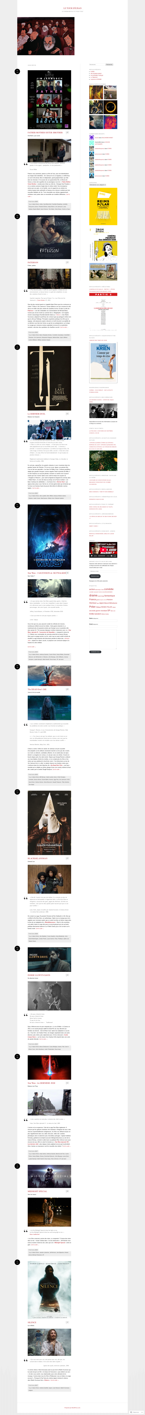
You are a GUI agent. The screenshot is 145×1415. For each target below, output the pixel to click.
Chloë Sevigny (61, 777)
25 (67, 262)
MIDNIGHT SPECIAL (37, 1191)
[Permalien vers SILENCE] (49, 1290)
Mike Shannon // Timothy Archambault (101, 491)
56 (67, 573)
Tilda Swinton (65, 782)
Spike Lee (66, 938)
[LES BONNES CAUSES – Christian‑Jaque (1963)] (103, 417)
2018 (36, 933)
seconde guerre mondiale (98, 611)
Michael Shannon (37, 1255)
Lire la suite (64, 327)
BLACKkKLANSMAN (37, 858)
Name (93, 618)
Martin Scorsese (65, 1388)
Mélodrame (113, 603)
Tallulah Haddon (59, 498)
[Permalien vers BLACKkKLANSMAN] (49, 823)
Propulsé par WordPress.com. (72, 1407)
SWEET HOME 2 (93, 526)
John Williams (60, 657)
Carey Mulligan (53, 1046)
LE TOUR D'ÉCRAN (73, 8)
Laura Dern (66, 1156)
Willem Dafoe (105, 614)
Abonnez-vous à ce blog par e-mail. (100, 561)
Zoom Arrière (41, 300)
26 (67, 1191)
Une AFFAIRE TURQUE (97, 75)
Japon (50, 1388)
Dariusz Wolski (58, 496)
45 (67, 689)
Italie (98, 603)
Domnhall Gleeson (49, 1156)
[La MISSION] (96, 122)
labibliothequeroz (99, 148)
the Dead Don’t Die (56, 765)
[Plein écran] (115, 556)
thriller (91, 614)
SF (57, 659)
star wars (61, 659)
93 (67, 414)
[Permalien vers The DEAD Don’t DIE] (49, 676)
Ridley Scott (51, 498)
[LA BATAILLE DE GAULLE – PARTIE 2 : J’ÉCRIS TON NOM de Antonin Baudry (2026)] (103, 331)
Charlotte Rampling (57, 204)
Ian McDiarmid (38, 657)
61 (67, 1083)
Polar (56, 938)
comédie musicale (93, 592)
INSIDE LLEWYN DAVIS (39, 975)
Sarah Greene (44, 209)
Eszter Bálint (45, 779)
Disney (42, 1156)
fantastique (109, 596)
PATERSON (33, 262)
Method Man (56, 337)
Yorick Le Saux (66, 209)
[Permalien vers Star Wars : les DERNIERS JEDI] (49, 1067)
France (92, 599)
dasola (97, 137)
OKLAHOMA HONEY (96, 73)
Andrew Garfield (44, 1388)
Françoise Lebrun (33, 206)
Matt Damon (44, 498)
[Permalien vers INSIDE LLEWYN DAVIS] (49, 959)
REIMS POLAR (106, 607)
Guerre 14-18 (103, 599)
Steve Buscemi (48, 782)
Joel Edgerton (60, 1252)
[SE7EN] (96, 92)
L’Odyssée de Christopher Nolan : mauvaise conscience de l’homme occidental (100, 482)
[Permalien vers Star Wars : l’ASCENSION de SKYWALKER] (49, 537)
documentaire (108, 592)
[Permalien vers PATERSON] (49, 237)
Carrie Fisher (52, 654)
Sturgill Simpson (56, 782)
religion (31, 1390)
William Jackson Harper (44, 340)
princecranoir (98, 154)
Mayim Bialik (36, 209)
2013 (36, 1044)
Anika (41, 204)
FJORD (92, 71)
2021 (36, 493)
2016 (36, 332)
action (92, 589)
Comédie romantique (58, 335)
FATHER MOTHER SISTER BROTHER (45, 132)
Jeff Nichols (53, 1252)
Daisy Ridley (60, 654)
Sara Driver (32, 782)
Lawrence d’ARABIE (96, 79)
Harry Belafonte (60, 936)
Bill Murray (42, 777)
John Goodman (40, 1049)
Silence (58, 315)
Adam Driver (35, 204)
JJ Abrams (45, 657)
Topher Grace (32, 941)
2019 (36, 652)
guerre (98, 599)
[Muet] (112, 556)
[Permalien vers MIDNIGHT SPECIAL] (49, 1176)
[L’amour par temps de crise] (103, 382)
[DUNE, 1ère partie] (110, 107)
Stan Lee (112, 611)
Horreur (51, 779)
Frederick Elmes (43, 206)
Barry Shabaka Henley (46, 335)
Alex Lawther (43, 496)
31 (67, 975)
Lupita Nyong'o (38, 659)
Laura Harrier (50, 938)
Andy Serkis (43, 1153)
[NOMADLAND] (110, 92)
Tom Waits (51, 209)
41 (67, 858)
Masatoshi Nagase (47, 337)
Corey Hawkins (51, 936)
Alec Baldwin (43, 936)
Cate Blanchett (47, 204)
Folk (63, 1046)
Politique (60, 938)
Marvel (106, 603)
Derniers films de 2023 (96, 499)
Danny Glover (37, 779)
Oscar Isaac (53, 659)
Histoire (31, 498)
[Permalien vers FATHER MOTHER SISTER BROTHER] (49, 99)
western (98, 614)
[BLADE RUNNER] (96, 107)
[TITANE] (110, 122)
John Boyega (51, 657)
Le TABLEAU (94, 77)
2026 (36, 201)
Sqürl (61, 337)
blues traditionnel (34, 1234)
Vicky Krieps (58, 209)
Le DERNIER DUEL (36, 413)
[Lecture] (92, 556)
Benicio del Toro (60, 1153)
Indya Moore (51, 206)
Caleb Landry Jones (51, 777)
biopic (99, 589)
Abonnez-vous (95, 576)
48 (67, 132)
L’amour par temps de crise (98, 340)
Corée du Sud (101, 592)
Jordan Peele (42, 938)
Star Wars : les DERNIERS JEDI (41, 1083)
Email (93, 624)
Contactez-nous (95, 652)
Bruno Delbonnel (44, 1046)
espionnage (101, 596)
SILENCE (32, 1322)
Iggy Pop (56, 779)
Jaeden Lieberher (44, 1252)
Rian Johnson (55, 1159)
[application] (103, 550)
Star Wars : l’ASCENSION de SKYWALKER (47, 573)
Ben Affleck (50, 496)
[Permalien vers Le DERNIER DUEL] (49, 378)
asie (96, 589)
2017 (36, 1151)
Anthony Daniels (44, 654)
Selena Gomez (39, 782)
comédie (65, 204)
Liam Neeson (56, 1388)
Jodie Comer (36, 498)
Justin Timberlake (49, 1049)
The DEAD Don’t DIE (37, 689)
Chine (102, 589)
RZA (68, 779)
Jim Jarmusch (59, 206)
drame (64, 496)
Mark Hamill (46, 659)
